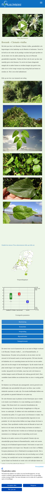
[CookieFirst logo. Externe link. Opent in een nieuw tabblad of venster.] (2, 469)
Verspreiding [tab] (22, 331)
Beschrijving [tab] (22, 322)
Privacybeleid (39, 466)
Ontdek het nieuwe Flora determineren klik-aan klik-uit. (18, 245)
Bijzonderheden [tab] (22, 336)
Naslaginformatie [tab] (22, 341)
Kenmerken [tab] (22, 327)
